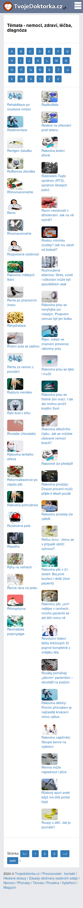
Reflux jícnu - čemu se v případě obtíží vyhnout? (58, 544)
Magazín (9, 887)
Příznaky (23, 882)
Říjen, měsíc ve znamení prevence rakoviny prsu (55, 343)
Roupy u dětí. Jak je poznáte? (56, 824)
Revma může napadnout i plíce (54, 769)
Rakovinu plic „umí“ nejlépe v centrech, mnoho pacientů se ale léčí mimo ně (56, 610)
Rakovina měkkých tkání (21, 276)
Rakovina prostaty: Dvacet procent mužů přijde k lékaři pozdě (57, 488)
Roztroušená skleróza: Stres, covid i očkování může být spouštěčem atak (57, 277)
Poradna (53, 882)
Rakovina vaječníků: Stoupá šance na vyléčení (56, 742)
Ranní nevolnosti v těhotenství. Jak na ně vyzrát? (58, 215)
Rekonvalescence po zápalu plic (22, 481)
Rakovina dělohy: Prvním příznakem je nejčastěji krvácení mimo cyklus (57, 709)
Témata (38, 882)
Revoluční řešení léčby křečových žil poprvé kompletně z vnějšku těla (56, 645)
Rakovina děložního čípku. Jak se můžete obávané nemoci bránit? (57, 436)
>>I (65, 854)
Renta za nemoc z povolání (20, 368)
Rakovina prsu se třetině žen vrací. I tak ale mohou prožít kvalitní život (57, 401)
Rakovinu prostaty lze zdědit (57, 516)
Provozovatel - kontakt (58, 873)
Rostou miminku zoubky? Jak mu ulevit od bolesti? (58, 245)
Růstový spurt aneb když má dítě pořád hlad (56, 797)
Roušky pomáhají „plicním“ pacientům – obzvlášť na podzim (57, 677)
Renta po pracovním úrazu (22, 302)
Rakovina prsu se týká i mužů (58, 371)
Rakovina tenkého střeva (20, 456)
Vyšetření (69, 882)
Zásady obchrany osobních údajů (53, 878)
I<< (25, 854)
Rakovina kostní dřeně (53, 152)
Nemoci (9, 882)
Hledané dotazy (14, 878)
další (13, 860)
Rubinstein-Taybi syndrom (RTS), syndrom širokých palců (54, 183)
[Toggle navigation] (76, 4)
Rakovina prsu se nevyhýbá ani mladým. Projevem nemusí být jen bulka (57, 311)
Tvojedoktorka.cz (27, 873)
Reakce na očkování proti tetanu (56, 127)
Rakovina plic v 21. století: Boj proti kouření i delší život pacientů (56, 576)
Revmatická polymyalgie (15, 631)
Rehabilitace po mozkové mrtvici (19, 106)
